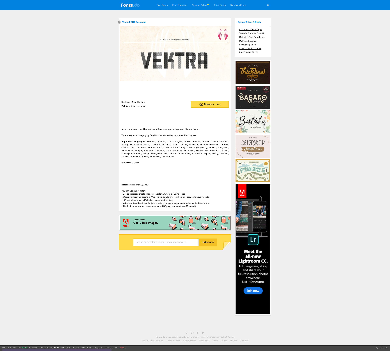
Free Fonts (220, 5)
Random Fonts (238, 5)
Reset (123, 348)
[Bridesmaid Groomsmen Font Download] (252, 157)
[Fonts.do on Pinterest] (187, 333)
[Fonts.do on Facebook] (198, 333)
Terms (224, 340)
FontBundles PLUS (248, 52)
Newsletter (204, 340)
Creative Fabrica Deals (250, 48)
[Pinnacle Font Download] (252, 182)
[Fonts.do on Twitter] (203, 333)
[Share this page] (382, 347)
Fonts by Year (173, 340)
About (215, 340)
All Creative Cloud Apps (250, 29)
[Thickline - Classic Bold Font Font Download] (252, 84)
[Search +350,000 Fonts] (268, 5)
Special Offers (199, 5)
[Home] (119, 22)
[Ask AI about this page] (377, 347)
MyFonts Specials (247, 41)
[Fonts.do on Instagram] (192, 333)
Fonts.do (159, 340)
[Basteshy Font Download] (252, 133)
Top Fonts (162, 5)
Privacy (233, 340)
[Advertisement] (175, 90)
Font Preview (179, 5)
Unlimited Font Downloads (251, 37)
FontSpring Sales (247, 44)
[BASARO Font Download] (252, 108)
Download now (212, 104)
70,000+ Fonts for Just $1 (251, 33)
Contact (244, 340)
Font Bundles (189, 340)
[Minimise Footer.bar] (386, 347)
